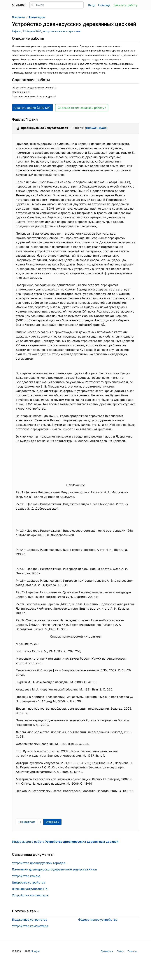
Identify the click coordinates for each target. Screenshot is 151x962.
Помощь (104, 5)
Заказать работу (125, 5)
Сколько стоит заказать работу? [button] (82, 108)
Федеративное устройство (97, 919)
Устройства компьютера (30, 895)
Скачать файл (96, 128)
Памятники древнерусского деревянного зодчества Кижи (54, 869)
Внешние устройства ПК (30, 889)
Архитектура (37, 17)
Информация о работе (65, 841)
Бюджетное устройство (29, 919)
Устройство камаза (26, 876)
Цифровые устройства (28, 882)
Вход (91, 5)
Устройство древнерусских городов (38, 863)
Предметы (18, 17)
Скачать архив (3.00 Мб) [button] (32, 108)
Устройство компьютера (30, 926)
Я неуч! (35, 951)
